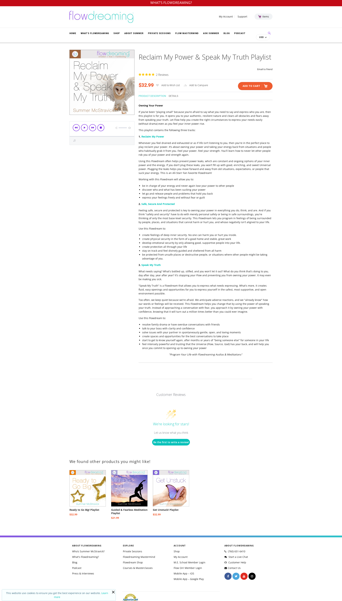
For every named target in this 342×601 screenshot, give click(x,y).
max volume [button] (129, 127)
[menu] (158, 33)
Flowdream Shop (133, 562)
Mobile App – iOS (184, 573)
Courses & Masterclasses (138, 568)
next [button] (92, 127)
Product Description (152, 96)
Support (242, 16)
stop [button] (100, 127)
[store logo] (101, 17)
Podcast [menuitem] (239, 33)
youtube (244, 576)
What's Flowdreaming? (85, 557)
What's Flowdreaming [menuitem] (95, 33)
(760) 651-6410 (236, 551)
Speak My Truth (151, 265)
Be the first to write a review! (171, 442)
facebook (228, 576)
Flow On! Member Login (188, 568)
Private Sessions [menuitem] (159, 33)
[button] (263, 37)
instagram (252, 576)
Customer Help (237, 562)
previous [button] (76, 127)
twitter (236, 576)
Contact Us (234, 568)
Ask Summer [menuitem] (211, 33)
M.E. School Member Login (189, 562)
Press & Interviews (83, 573)
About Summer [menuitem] (134, 33)
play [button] (84, 127)
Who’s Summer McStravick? (88, 551)
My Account (226, 16)
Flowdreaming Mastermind (139, 557)
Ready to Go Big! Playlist (84, 509)
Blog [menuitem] (227, 33)
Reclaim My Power (152, 136)
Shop (177, 551)
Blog (74, 562)
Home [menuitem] (72, 33)
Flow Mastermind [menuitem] (187, 33)
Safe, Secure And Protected (158, 204)
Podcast (76, 568)
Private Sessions (132, 551)
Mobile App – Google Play (189, 579)
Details (173, 96)
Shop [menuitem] (116, 33)
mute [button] (116, 127)
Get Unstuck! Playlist (165, 509)
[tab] (154, 95)
